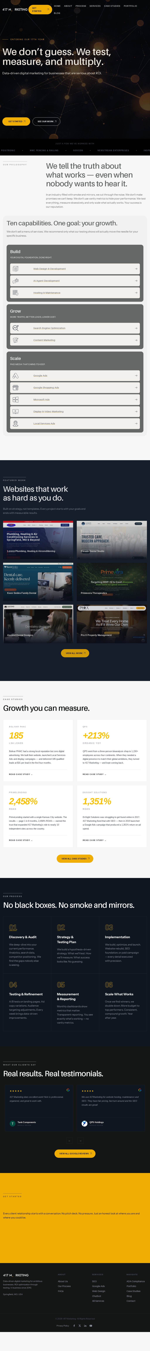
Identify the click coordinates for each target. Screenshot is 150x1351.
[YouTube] (91, 1325)
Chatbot (96, 1296)
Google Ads (98, 1286)
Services (95, 6)
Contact (131, 1300)
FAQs (61, 1291)
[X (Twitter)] (79, 1325)
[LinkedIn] (85, 1325)
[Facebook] (74, 1325)
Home (57, 6)
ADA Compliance (136, 1281)
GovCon (40, 150)
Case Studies (112, 6)
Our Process (64, 1286)
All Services (98, 1300)
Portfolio (130, 6)
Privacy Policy (63, 1325)
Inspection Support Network (125, 150)
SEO (94, 1281)
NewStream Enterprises (75, 150)
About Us (63, 1281)
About (68, 6)
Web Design (98, 1291)
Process (81, 6)
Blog (57, 13)
